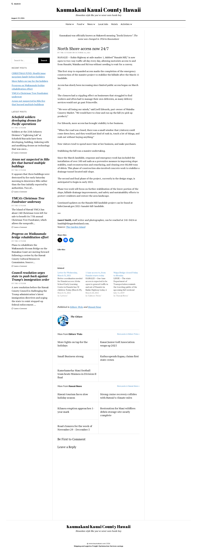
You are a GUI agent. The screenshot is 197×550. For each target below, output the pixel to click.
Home (69, 24)
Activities (125, 24)
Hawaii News (94, 307)
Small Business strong (71, 356)
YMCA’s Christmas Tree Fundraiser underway (28, 200)
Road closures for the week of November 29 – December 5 (75, 427)
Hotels (114, 24)
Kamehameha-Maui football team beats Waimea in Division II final (77, 374)
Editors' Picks (76, 307)
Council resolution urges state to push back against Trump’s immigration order (30, 276)
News (90, 24)
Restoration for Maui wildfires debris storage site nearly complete (117, 412)
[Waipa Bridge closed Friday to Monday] (127, 284)
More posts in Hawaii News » (128, 386)
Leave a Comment (20, 153)
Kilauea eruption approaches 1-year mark (76, 410)
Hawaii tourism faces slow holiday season (73, 395)
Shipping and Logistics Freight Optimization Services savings (98, 546)
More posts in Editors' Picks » (128, 334)
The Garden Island (75, 227)
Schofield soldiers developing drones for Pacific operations (26, 120)
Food (79, 24)
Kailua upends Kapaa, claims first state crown (119, 358)
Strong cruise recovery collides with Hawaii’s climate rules (118, 395)
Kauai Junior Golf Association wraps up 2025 (117, 343)
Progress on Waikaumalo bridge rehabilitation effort (30, 235)
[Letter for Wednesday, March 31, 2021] (72, 284)
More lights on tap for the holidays (30, 81)
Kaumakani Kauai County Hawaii (98, 9)
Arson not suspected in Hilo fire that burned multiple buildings (30, 163)
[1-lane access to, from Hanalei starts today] (99, 284)
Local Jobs (103, 24)
